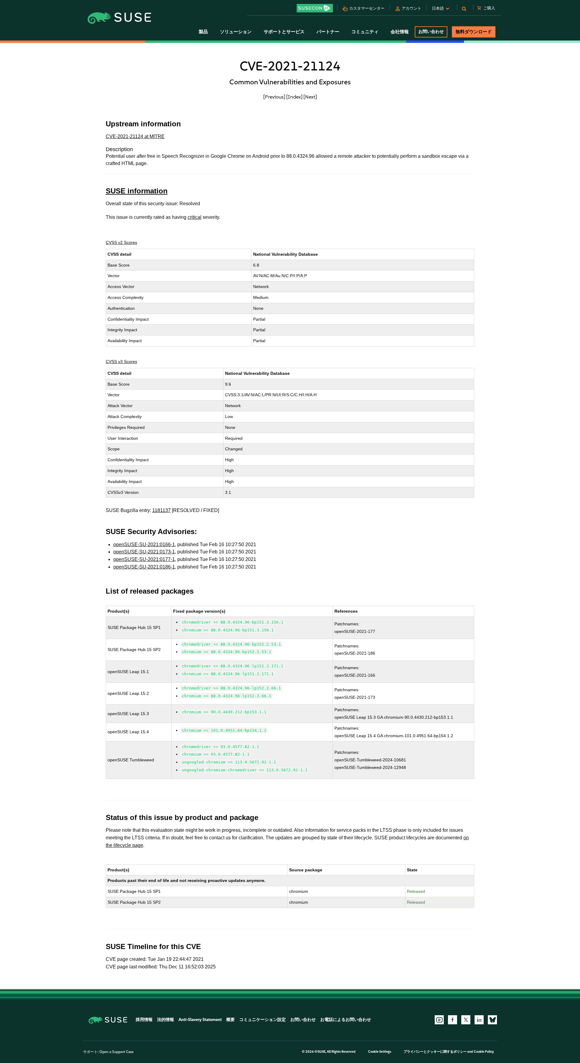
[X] (465, 1019)
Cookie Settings (379, 1052)
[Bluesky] (492, 1019)
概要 (230, 1019)
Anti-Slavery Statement (200, 1019)
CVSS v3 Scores (121, 361)
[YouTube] (439, 1019)
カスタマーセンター (367, 8)
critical (194, 217)
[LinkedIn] (479, 1019)
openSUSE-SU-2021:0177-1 (144, 559)
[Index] (294, 97)
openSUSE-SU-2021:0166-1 (144, 544)
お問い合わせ (431, 31)
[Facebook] (452, 1019)
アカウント (411, 8)
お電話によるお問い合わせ (345, 1019)
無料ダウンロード (474, 31)
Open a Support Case (116, 1052)
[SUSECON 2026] (315, 8)
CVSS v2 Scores (121, 242)
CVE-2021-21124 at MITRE (135, 136)
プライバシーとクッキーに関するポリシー (435, 1052)
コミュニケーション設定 (262, 1019)
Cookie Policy (484, 1052)
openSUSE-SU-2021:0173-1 (144, 551)
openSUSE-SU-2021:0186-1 (144, 566)
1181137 (161, 510)
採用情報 (144, 1019)
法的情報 (165, 1019)
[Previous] (274, 97)
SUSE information (137, 191)
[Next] (310, 97)
